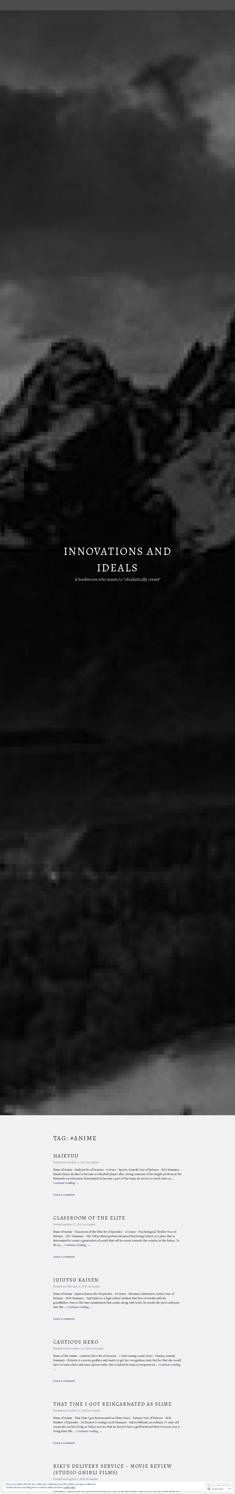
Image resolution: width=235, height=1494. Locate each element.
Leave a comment (64, 1195)
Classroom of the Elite (89, 1217)
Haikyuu (66, 1155)
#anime (94, 1162)
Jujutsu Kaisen (76, 1279)
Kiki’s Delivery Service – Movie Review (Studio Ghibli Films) (112, 1469)
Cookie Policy (69, 1487)
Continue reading (66, 1183)
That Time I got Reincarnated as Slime (112, 1404)
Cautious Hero (76, 1341)
